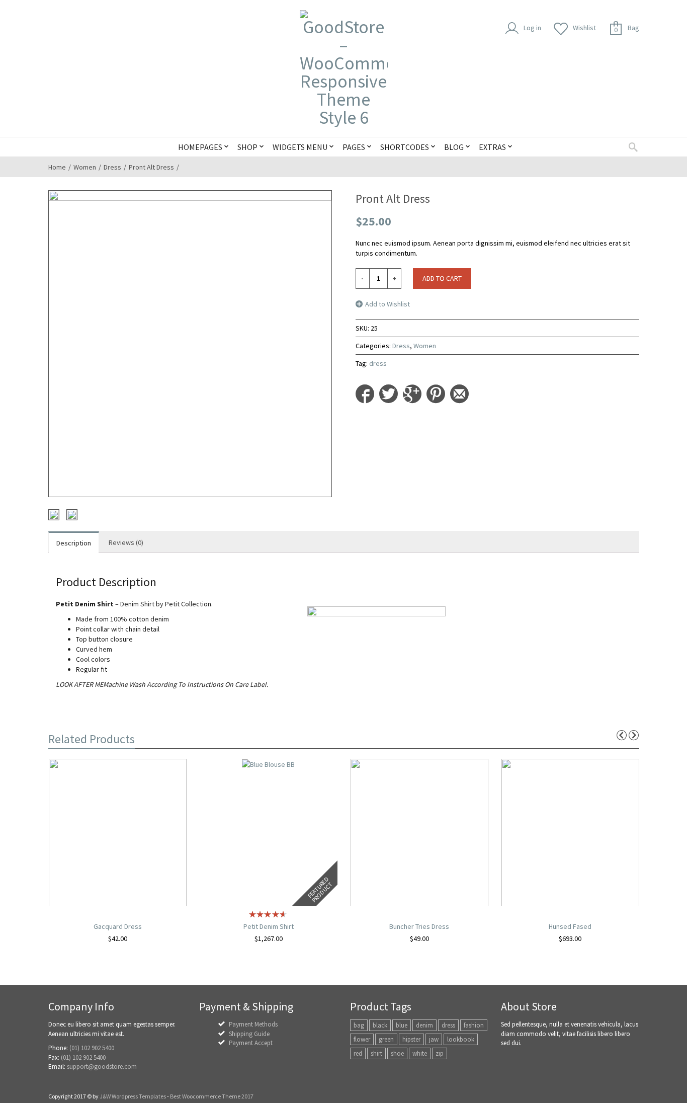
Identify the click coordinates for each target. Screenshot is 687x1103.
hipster (411, 1039)
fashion (474, 1025)
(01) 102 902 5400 (91, 1048)
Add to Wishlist (387, 303)
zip (440, 1053)
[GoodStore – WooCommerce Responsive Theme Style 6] (344, 68)
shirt (376, 1053)
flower (362, 1039)
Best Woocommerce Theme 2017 (211, 1096)
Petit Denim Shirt (268, 926)
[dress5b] (71, 514)
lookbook (460, 1039)
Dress (112, 167)
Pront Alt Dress (151, 167)
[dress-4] (53, 514)
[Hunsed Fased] (570, 831)
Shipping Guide (249, 1034)
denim (424, 1025)
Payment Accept (251, 1043)
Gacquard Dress (118, 926)
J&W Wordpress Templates (133, 1096)
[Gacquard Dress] (118, 831)
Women (84, 167)
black (380, 1025)
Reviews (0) (126, 542)
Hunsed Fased (570, 926)
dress (378, 363)
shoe (397, 1053)
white (419, 1053)
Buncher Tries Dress (419, 926)
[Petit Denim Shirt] (268, 763)
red (358, 1053)
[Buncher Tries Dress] (419, 831)
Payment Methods (253, 1024)
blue (401, 1025)
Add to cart (442, 278)
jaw (434, 1039)
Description (73, 542)
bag (359, 1025)
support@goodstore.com (102, 1066)
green (386, 1039)
